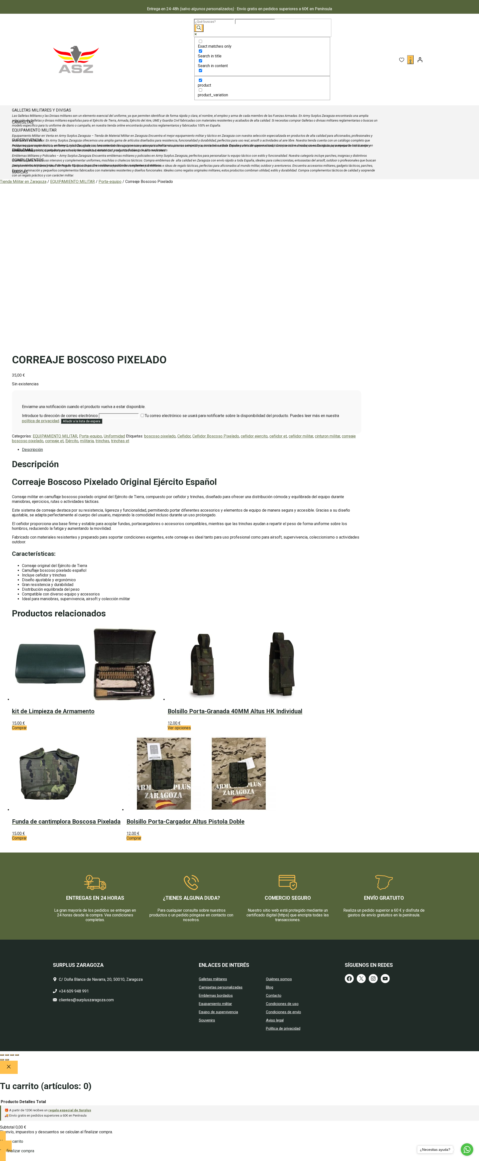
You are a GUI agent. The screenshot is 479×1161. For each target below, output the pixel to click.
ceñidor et (278, 436)
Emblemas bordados (216, 995)
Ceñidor (184, 436)
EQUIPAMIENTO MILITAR (72, 181)
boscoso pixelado (160, 436)
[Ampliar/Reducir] (2, 1055)
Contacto (273, 995)
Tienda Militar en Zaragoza (23, 181)
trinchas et (120, 440)
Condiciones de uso (282, 1004)
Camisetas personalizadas (220, 987)
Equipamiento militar (215, 1004)
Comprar (19, 838)
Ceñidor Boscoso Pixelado (215, 436)
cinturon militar (327, 436)
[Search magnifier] (199, 28)
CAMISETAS (22, 122)
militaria (87, 440)
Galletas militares (213, 979)
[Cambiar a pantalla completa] (7, 1055)
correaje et (54, 440)
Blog (269, 987)
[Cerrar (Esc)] (17, 1055)
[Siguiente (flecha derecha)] (7, 1059)
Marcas (20, 172)
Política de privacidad (283, 1028)
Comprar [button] (19, 728)
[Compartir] (12, 1055)
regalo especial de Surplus (69, 1110)
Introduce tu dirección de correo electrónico (60, 415)
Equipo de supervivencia (218, 1012)
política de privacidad (40, 421)
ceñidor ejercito (254, 436)
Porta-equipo (110, 181)
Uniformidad (114, 436)
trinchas (102, 440)
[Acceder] (420, 59)
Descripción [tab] (32, 449)
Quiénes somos (279, 979)
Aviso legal (275, 1020)
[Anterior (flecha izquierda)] (2, 1059)
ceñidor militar (301, 436)
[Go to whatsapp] (467, 1149)
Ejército (71, 440)
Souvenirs (207, 1020)
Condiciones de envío (283, 1012)
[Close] (9, 1067)
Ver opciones (179, 728)
